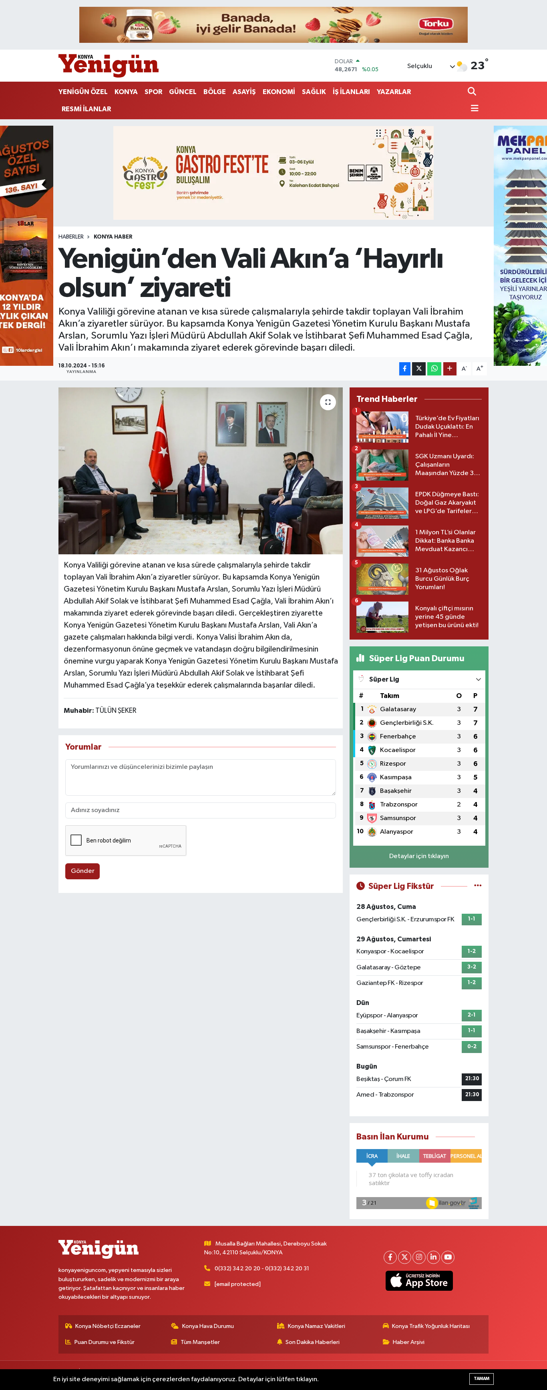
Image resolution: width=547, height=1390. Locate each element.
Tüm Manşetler (200, 1342)
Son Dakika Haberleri (313, 1342)
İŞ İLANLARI (351, 91)
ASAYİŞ (244, 91)
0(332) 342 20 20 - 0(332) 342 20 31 (262, 1269)
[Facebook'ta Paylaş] (404, 368)
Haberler (71, 237)
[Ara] (473, 92)
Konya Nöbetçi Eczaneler (108, 1326)
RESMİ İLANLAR (86, 109)
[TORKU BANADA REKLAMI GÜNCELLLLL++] (273, 24)
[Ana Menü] (473, 109)
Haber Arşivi (408, 1342)
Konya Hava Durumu (208, 1326)
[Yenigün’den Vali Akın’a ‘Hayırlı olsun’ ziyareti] (200, 470)
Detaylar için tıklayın (419, 856)
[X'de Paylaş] (419, 368)
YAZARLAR (394, 91)
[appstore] (419, 1281)
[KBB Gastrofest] (273, 172)
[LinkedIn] (433, 1257)
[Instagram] (419, 1257)
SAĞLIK (314, 91)
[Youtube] (447, 1257)
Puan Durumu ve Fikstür (104, 1342)
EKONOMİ (279, 91)
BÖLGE (214, 91)
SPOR (153, 91)
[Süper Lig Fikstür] (478, 886)
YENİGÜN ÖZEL (83, 91)
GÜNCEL (183, 91)
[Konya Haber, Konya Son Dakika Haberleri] (108, 65)
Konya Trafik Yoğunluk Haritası (431, 1326)
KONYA (126, 91)
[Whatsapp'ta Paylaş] (434, 368)
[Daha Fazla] (450, 368)
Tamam (481, 1378)
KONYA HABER (113, 237)
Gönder (83, 871)
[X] (404, 1257)
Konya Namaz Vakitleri (316, 1326)
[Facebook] (390, 1257)
